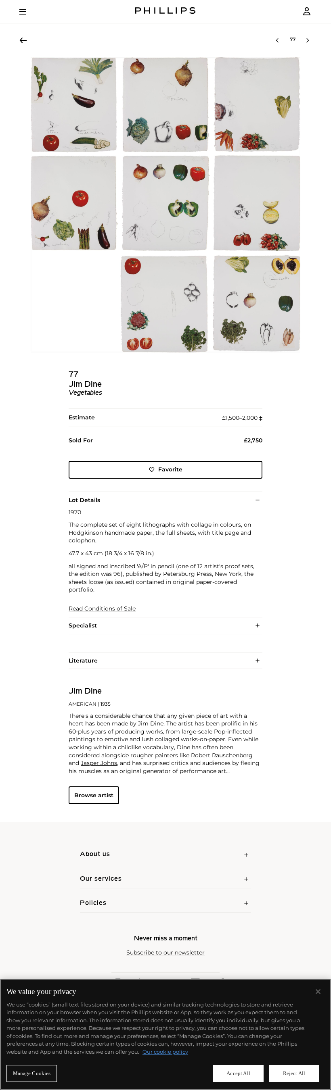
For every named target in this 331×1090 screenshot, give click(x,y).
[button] (165, 204)
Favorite (170, 469)
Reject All (294, 1073)
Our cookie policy (165, 1051)
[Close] (318, 991)
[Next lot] (307, 40)
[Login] (307, 11)
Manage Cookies (32, 1073)
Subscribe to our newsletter (165, 952)
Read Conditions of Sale (102, 608)
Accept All (238, 1073)
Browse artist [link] (93, 795)
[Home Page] (165, 11)
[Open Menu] (28, 12)
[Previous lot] (277, 40)
